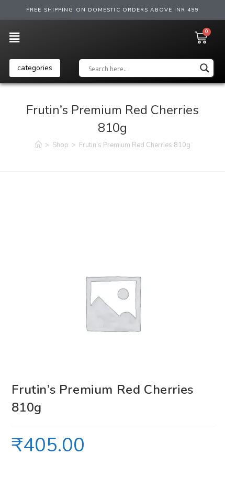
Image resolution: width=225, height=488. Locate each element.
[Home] (38, 145)
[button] (34, 68)
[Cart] (201, 37)
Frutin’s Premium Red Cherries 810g (134, 145)
